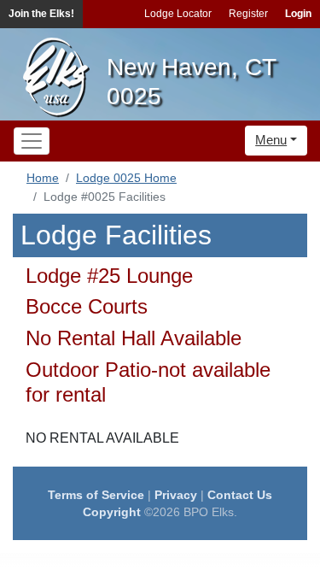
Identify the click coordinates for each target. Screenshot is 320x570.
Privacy (175, 495)
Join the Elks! (41, 14)
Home (42, 178)
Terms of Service (96, 495)
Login (298, 14)
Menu (271, 139)
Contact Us (239, 495)
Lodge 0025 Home (126, 178)
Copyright (112, 512)
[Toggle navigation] (31, 141)
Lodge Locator (178, 14)
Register (248, 14)
